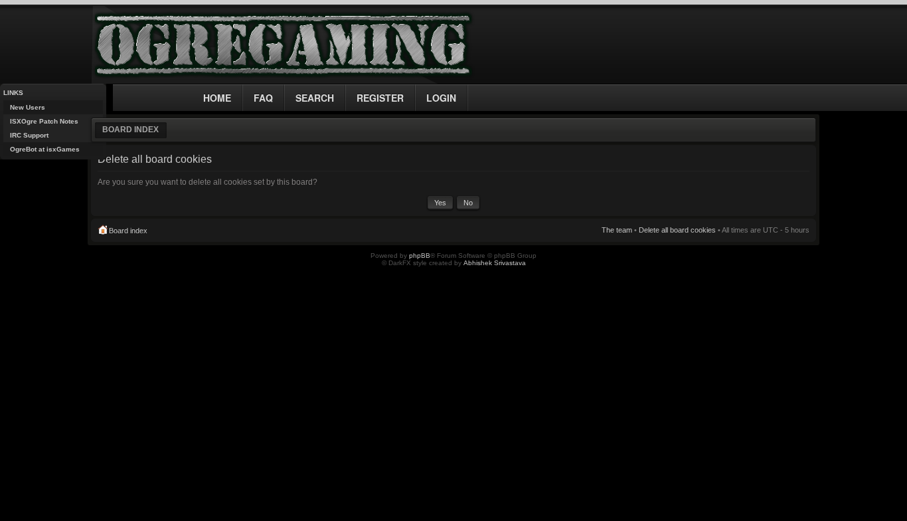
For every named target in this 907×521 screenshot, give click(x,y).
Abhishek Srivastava (494, 262)
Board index (130, 129)
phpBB (419, 255)
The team (617, 230)
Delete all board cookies (677, 230)
